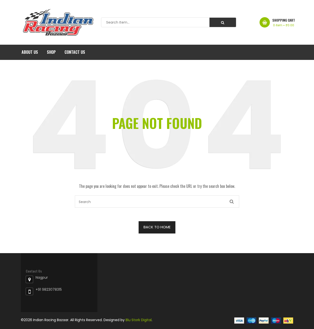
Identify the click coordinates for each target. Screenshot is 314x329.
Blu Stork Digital (139, 319)
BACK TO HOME (157, 227)
